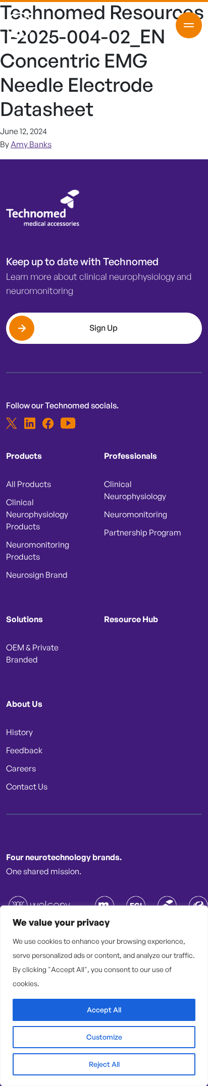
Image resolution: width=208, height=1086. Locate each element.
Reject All (104, 1064)
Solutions (24, 619)
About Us (24, 704)
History (19, 732)
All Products (28, 484)
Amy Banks (31, 144)
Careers (21, 768)
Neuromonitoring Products (37, 550)
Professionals (130, 456)
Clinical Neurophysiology (135, 490)
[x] (11, 423)
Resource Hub (131, 619)
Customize (104, 1037)
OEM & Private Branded (32, 653)
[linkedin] (29, 423)
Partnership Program (142, 532)
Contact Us (26, 786)
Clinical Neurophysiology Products (37, 514)
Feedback (24, 750)
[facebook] (48, 423)
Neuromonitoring (135, 514)
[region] (104, 996)
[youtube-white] (66, 423)
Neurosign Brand (37, 575)
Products (24, 456)
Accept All (104, 1009)
